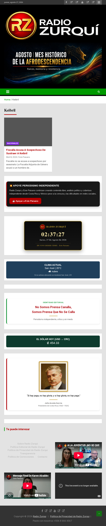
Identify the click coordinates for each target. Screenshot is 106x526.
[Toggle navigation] (7, 92)
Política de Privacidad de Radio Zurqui (28, 450)
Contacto (42, 456)
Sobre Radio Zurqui (27, 443)
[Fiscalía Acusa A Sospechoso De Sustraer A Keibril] (28, 131)
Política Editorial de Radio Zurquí (27, 447)
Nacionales (12, 143)
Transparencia (27, 453)
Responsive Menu (99, 2)
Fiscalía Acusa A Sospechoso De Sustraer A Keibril (26, 151)
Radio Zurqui (39, 516)
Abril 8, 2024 (11, 157)
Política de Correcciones (21, 456)
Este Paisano (24, 157)
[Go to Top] (99, 513)
